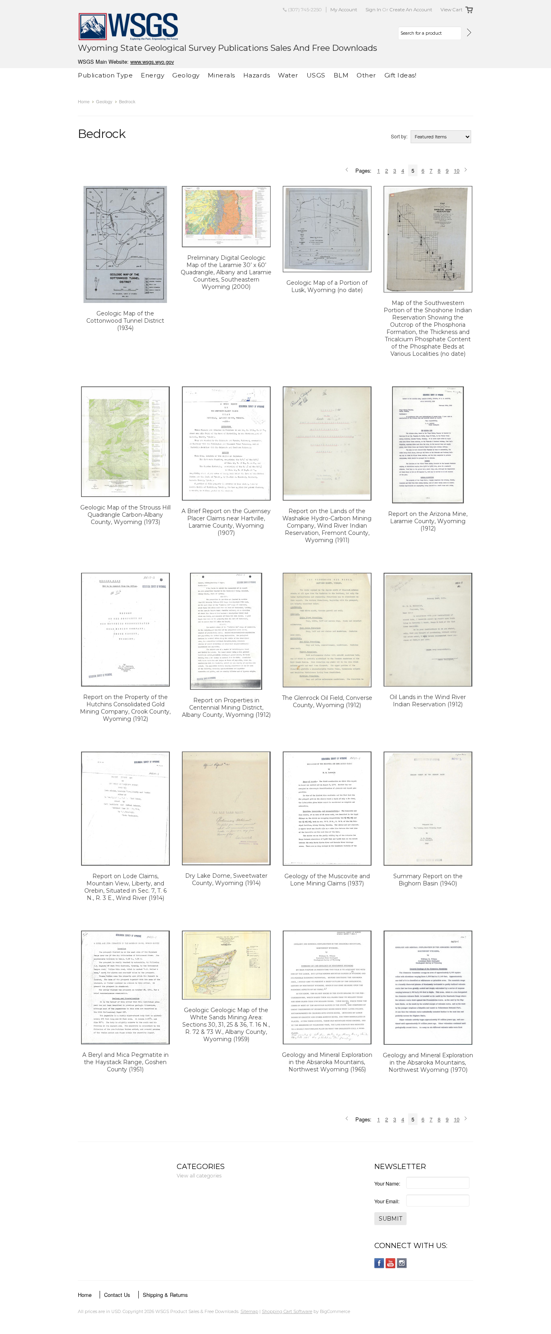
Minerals (221, 75)
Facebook (379, 1263)
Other (366, 75)
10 (456, 170)
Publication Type (105, 75)
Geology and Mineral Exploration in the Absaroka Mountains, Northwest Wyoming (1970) (428, 1062)
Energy (152, 75)
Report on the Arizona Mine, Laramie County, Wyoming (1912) (428, 521)
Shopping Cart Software (287, 1311)
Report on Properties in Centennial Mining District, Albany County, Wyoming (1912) (226, 707)
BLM (341, 75)
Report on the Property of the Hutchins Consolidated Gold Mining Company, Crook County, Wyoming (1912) (125, 707)
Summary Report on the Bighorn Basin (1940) (428, 880)
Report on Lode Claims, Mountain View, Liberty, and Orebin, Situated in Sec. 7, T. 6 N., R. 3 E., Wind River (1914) (125, 887)
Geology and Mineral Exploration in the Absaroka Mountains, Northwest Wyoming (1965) (327, 1062)
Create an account (411, 10)
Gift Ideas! (400, 75)
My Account (343, 10)
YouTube (391, 1263)
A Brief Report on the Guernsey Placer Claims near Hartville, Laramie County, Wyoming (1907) (226, 522)
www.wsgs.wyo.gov (152, 61)
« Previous (348, 170)
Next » (467, 170)
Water (288, 75)
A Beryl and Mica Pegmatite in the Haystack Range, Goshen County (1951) (125, 1062)
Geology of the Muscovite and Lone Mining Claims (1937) (327, 880)
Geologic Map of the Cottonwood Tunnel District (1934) (125, 321)
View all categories (199, 1176)
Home (84, 101)
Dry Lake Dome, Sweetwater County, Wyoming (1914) (226, 879)
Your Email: (386, 1201)
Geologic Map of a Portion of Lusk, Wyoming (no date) (326, 286)
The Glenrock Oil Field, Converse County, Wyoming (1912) (327, 701)
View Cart (451, 10)
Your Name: (387, 1183)
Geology (186, 75)
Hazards (256, 75)
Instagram (402, 1263)
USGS (316, 75)
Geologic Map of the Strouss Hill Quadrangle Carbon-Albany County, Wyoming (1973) (125, 515)
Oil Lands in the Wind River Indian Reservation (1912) (428, 700)
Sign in (373, 10)
